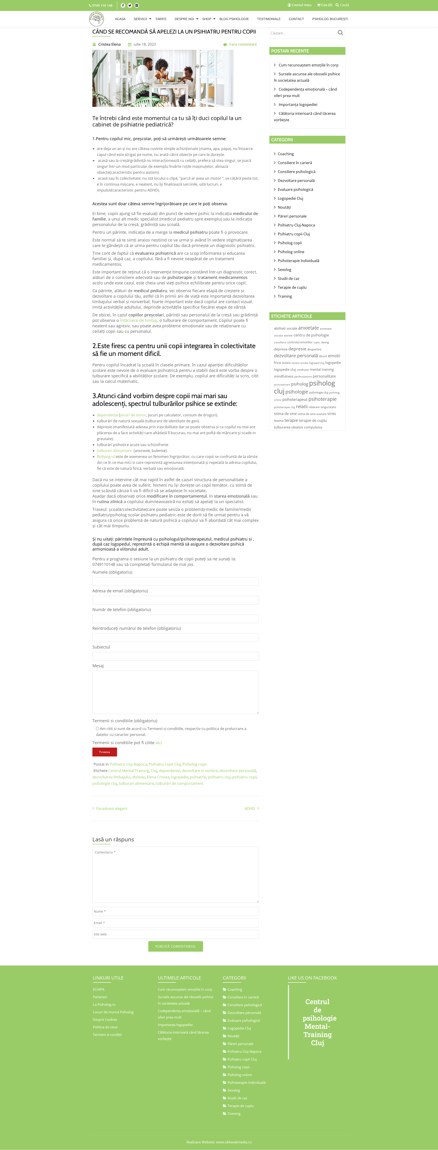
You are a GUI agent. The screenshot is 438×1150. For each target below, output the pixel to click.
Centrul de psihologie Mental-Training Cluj (320, 1022)
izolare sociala (300, 363)
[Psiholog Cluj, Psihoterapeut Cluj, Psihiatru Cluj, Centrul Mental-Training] (97, 19)
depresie (297, 349)
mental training (322, 369)
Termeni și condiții (107, 1034)
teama (279, 420)
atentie (288, 335)
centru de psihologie (311, 335)
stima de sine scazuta (312, 414)
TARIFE (161, 19)
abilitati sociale (285, 328)
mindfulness (283, 376)
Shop (206, 19)
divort (323, 356)
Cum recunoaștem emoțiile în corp (309, 65)
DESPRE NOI (184, 19)
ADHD (250, 808)
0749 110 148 (101, 5)
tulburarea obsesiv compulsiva (298, 427)
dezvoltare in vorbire (200, 770)
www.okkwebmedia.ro (234, 1142)
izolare (286, 363)
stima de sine (285, 413)
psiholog (299, 384)
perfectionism (303, 376)
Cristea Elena (109, 44)
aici (159, 742)
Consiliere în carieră (295, 162)
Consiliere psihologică (296, 171)
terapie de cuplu (313, 420)
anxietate (308, 328)
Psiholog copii (194, 764)
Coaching (286, 153)
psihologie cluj (104, 783)
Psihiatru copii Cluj (165, 764)
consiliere (280, 342)
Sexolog (284, 269)
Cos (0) (326, 5)
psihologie (296, 392)
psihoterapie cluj (284, 407)
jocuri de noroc (133, 414)
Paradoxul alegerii (111, 808)
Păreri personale (292, 216)
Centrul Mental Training (128, 770)
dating (325, 342)
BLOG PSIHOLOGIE (234, 19)
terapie (291, 420)
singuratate (328, 407)
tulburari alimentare (115, 450)
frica (277, 362)
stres (331, 413)
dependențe (107, 414)
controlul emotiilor (300, 342)
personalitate (324, 376)
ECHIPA (98, 989)
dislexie (138, 777)
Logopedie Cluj (290, 198)
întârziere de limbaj (138, 320)
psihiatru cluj (219, 777)
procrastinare (282, 384)
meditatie (303, 370)
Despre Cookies (105, 1019)
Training (285, 296)
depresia (280, 349)
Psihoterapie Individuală (298, 260)
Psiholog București (330, 19)
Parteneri (100, 997)
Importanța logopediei (298, 104)
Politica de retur (105, 1027)
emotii (334, 355)
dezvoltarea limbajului (111, 777)
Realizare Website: (201, 1142)
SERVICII (140, 19)
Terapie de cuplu (292, 287)
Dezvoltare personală (296, 180)
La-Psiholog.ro (104, 1004)
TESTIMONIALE (269, 19)
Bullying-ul (106, 456)
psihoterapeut (295, 399)
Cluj (154, 770)
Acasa (120, 19)
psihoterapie (322, 399)
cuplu (316, 342)
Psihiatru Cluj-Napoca (128, 764)
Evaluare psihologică (295, 189)
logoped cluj (316, 363)
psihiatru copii (244, 777)
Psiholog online (291, 251)
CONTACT (296, 19)
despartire (314, 349)
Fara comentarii (243, 44)
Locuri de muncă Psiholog (113, 1012)
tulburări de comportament (179, 783)
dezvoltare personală (237, 770)
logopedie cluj (285, 369)
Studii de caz (289, 278)
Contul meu (301, 5)
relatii (302, 406)
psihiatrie (198, 777)
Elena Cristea (158, 777)
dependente (169, 770)
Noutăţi (284, 207)
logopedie (179, 777)
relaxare (314, 407)
